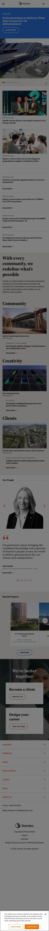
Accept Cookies (32, 927)
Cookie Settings (15, 927)
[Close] (45, 914)
